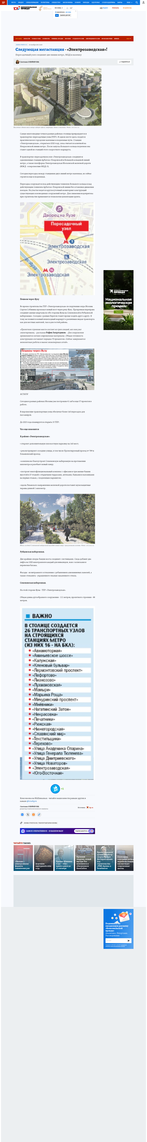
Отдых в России (78, 38)
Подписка (127, 8)
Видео (21, 2)
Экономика (67, 2)
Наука (119, 2)
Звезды (86, 2)
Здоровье (96, 2)
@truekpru (32, 801)
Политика (45, 2)
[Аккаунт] (143, 2)
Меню (3, 2)
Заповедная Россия (93, 38)
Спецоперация (32, 2)
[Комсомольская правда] (25, 8)
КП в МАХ (68, 38)
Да (57, 15)
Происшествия (107, 38)
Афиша (116, 38)
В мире (77, 2)
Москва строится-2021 (21, 44)
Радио (105, 8)
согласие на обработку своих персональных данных (116, 945)
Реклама (115, 8)
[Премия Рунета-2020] (44, 8)
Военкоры (46, 38)
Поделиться (125, 62)
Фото (13, 2)
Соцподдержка (108, 2)
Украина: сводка (57, 38)
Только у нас (36, 38)
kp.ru (91, 807)
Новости (27, 38)
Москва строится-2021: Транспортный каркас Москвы (40, 823)
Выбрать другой (65, 15)
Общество (56, 2)
